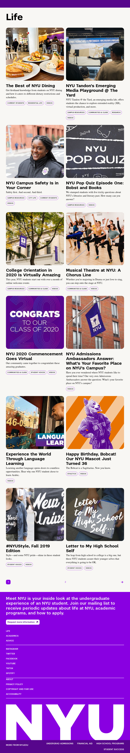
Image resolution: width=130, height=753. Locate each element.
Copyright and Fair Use (20, 689)
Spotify (10, 673)
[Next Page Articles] (122, 582)
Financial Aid (85, 744)
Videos (49, 103)
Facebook (11, 658)
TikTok (9, 668)
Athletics (71, 474)
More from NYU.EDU (17, 745)
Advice (10, 640)
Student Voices (38, 372)
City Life (32, 198)
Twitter (10, 653)
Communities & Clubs (98, 112)
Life (8, 631)
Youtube (11, 663)
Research (116, 112)
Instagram (12, 649)
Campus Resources (75, 112)
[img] (35, 54)
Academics (12, 636)
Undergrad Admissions (59, 744)
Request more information (21, 622)
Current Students (15, 103)
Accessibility (13, 694)
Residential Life (35, 103)
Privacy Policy (14, 684)
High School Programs (110, 744)
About (9, 679)
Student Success (114, 749)
